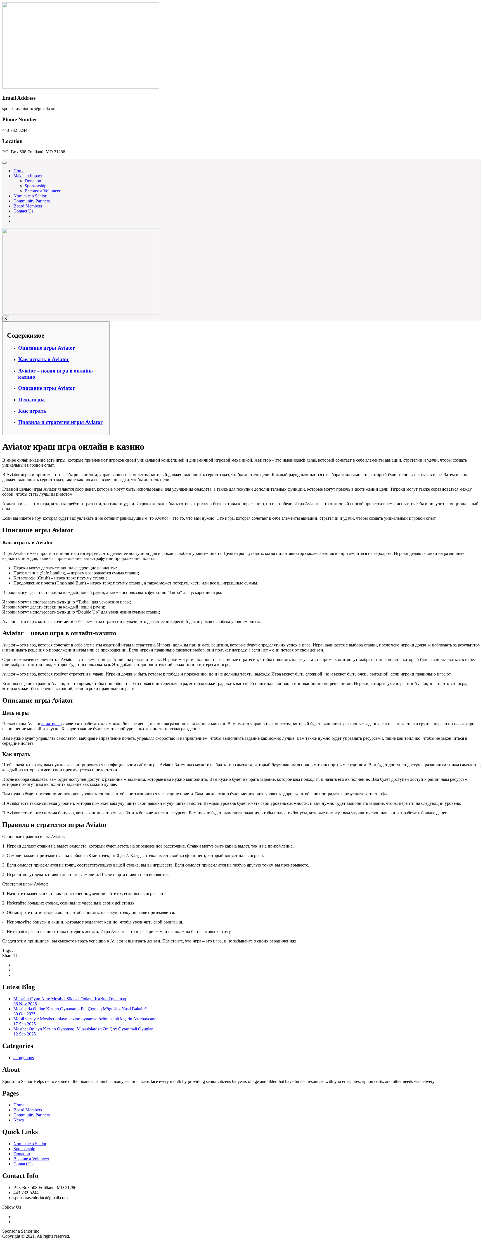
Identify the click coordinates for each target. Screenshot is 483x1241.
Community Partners (31, 201)
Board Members (27, 206)
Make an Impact (27, 175)
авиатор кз (51, 723)
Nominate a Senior (29, 196)
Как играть (32, 411)
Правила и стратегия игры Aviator (60, 422)
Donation (33, 180)
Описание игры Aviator (46, 348)
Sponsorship (35, 185)
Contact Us (23, 211)
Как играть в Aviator (43, 359)
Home (18, 170)
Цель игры (31, 399)
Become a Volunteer (42, 190)
